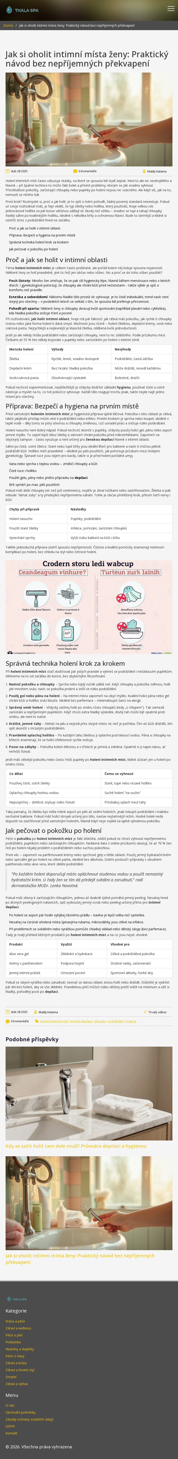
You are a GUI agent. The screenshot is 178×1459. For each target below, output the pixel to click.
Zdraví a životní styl (20, 1370)
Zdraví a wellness (18, 1328)
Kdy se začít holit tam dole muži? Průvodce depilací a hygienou (76, 1146)
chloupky (100, 1021)
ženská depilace (81, 1021)
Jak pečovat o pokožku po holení (33, 249)
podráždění (116, 1021)
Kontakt (11, 1433)
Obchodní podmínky (20, 1412)
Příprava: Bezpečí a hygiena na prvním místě (42, 235)
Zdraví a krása (16, 1363)
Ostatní (11, 1377)
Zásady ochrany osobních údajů (30, 1419)
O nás (10, 1405)
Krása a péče (15, 1321)
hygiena (130, 1021)
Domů (8, 25)
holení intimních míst (54, 1021)
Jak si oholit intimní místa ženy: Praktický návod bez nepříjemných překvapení (80, 1258)
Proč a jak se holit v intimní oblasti (34, 228)
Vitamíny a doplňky (20, 1349)
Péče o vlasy (15, 1356)
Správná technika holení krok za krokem (39, 242)
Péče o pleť (14, 1335)
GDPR (10, 1426)
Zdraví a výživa (17, 1384)
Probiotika (13, 1342)
